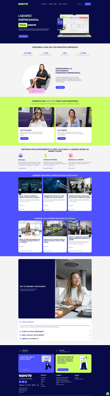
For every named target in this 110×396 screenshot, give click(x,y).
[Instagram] (20, 382)
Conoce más (71, 168)
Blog (55, 3)
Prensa (60, 3)
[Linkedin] (23, 382)
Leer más (21, 205)
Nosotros (51, 3)
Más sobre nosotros (48, 168)
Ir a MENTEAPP (22, 168)
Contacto (65, 3)
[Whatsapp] (26, 382)
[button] (20, 194)
